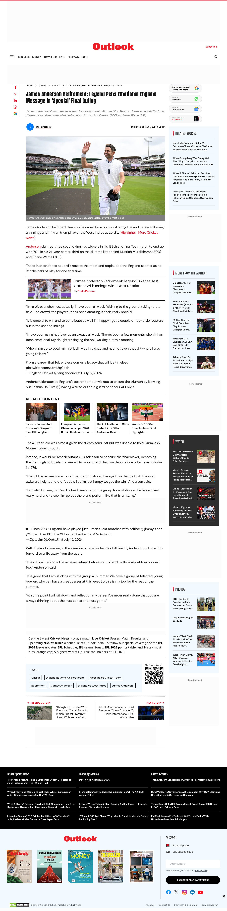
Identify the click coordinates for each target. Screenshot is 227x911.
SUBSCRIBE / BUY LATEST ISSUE (193, 880)
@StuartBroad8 (38, 534)
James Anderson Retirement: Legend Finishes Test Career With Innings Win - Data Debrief (116, 283)
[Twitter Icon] (176, 892)
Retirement (38, 685)
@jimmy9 (148, 529)
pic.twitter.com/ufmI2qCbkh (47, 368)
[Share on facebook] (15, 87)
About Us (150, 905)
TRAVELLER (50, 56)
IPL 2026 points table (120, 647)
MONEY (36, 56)
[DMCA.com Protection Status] (19, 905)
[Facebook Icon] (168, 892)
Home (30, 85)
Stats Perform (87, 291)
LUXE (85, 56)
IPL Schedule (67, 647)
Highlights (128, 232)
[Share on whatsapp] (15, 107)
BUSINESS (24, 56)
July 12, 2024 (92, 373)
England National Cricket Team (65, 677)
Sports (42, 85)
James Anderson (61, 685)
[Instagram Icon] (184, 892)
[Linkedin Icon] (192, 892)
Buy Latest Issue (182, 852)
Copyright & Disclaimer (185, 905)
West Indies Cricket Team (105, 677)
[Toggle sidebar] (11, 56)
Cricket (56, 85)
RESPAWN (73, 56)
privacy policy (201, 870)
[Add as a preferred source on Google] (15, 113)
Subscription (180, 845)
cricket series (53, 643)
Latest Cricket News (55, 638)
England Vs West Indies (92, 685)
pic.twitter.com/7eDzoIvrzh (91, 534)
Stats (147, 647)
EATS (62, 56)
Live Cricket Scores (106, 638)
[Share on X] (15, 94)
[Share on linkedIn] (15, 100)
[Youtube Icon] (200, 892)
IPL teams (86, 647)
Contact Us (164, 905)
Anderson (33, 246)
